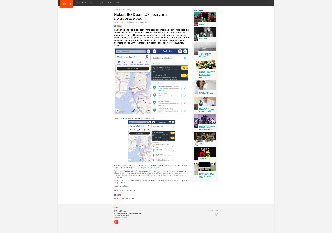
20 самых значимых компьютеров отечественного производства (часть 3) (207, 74)
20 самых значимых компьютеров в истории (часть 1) (207, 127)
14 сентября (203, 158)
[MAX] (120, 26)
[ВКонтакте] (115, 26)
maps (122, 190)
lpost (66, 4)
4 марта (202, 144)
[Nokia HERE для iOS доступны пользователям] (151, 114)
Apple (77, 3)
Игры (109, 3)
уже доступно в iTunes (151, 168)
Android (84, 3)
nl (119, 22)
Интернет (93, 3)
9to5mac (125, 186)
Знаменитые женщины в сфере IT (207, 93)
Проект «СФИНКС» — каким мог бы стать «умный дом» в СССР (207, 175)
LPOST (116, 10)
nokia (127, 190)
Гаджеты (102, 3)
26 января (203, 39)
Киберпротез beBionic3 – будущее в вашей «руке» (206, 110)
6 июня (201, 24)
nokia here (134, 190)
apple (117, 190)
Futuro (116, 3)
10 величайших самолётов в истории (205, 55)
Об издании (117, 217)
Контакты (124, 217)
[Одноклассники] (118, 26)
